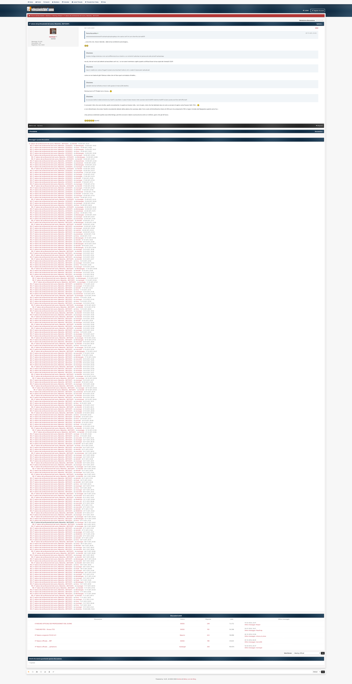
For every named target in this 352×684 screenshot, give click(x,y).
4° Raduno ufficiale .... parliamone (46, 647)
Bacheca (48, 15)
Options (319, 24)
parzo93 (78, 420)
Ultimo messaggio (250, 624)
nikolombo (79, 609)
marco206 (79, 241)
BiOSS (182, 623)
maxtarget (79, 155)
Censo (77, 543)
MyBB (165, 679)
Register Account (318, 10)
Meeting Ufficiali (57, 15)
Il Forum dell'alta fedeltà (37, 15)
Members (56, 2)
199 (208, 641)
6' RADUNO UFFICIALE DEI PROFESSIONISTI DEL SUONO (53, 623)
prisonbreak (79, 163)
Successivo (318, 131)
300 (208, 647)
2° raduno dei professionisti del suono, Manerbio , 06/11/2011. (49, 143)
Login (307, 10)
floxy (77, 403)
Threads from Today (92, 2)
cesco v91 (79, 501)
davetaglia (79, 176)
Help (104, 2)
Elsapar (258, 624)
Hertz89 (74, 143)
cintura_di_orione (261, 636)
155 (208, 629)
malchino (78, 230)
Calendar (66, 2)
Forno (77, 147)
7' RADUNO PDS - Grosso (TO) (45, 629)
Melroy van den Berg (189, 679)
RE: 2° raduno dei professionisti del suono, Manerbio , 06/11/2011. (51, 218)
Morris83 (78, 545)
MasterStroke (80, 161)
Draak (77, 424)
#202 (316, 28)
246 (208, 623)
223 (208, 635)
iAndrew (179, 679)
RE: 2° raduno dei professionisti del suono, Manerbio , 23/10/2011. (51, 145)
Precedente (33, 131)
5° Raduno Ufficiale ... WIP (43, 641)
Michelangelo (80, 145)
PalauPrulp (259, 630)
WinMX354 (79, 284)
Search (47, 2)
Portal (39, 2)
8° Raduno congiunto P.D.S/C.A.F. (45, 635)
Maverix (182, 635)
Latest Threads (77, 2)
